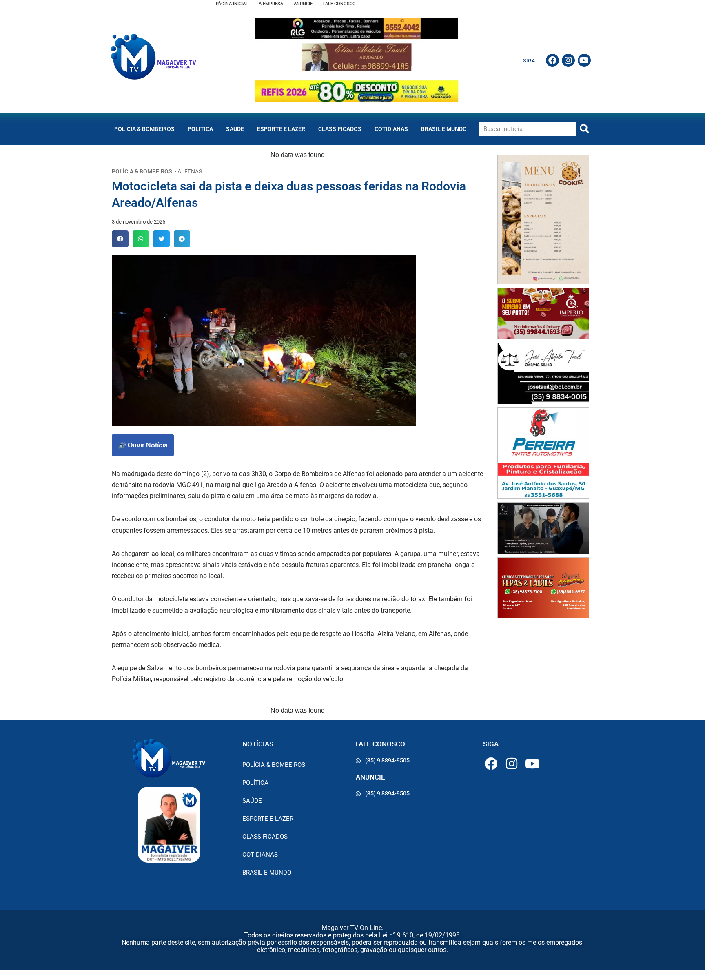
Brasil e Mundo (444, 129)
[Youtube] (584, 60)
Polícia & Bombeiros (144, 129)
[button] (120, 238)
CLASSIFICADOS (339, 129)
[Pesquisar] (584, 129)
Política (200, 129)
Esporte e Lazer (281, 129)
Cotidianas (391, 129)
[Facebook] (552, 60)
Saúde (235, 129)
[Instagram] (568, 60)
